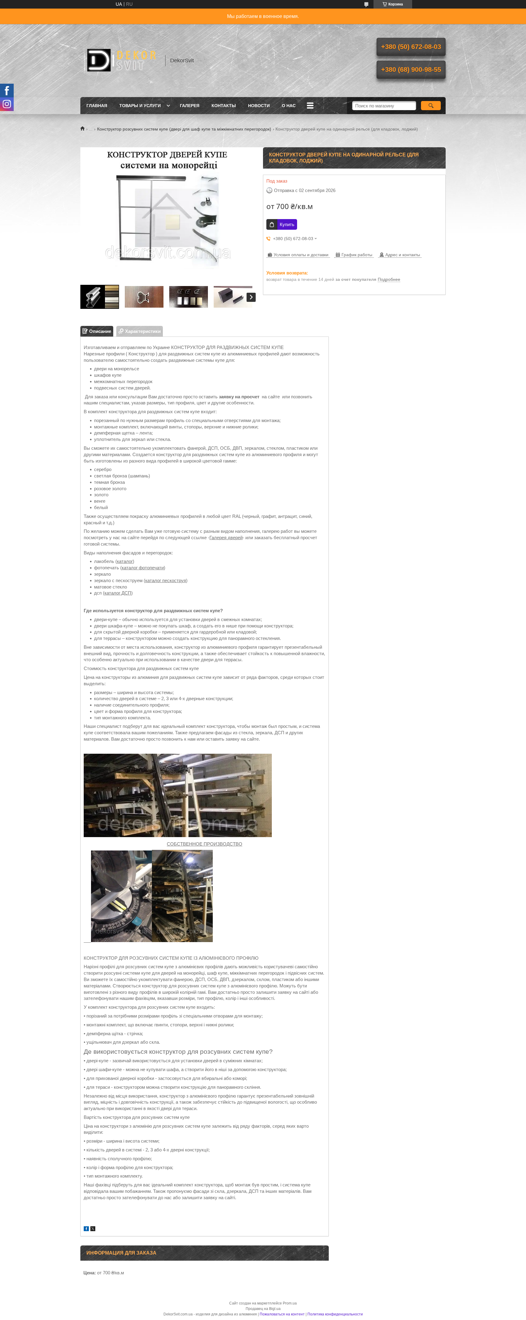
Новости (259, 105)
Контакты (224, 105)
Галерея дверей (226, 537)
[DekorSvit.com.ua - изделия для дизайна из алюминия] (120, 61)
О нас (289, 105)
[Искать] (431, 105)
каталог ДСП (117, 592)
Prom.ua (290, 1303)
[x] (92, 1229)
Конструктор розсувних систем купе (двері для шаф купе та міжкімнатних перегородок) (184, 129)
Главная (96, 105)
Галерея (189, 105)
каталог (125, 561)
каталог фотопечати (143, 567)
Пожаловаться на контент (282, 1314)
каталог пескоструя (165, 580)
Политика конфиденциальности (335, 1314)
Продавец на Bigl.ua (263, 1309)
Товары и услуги (140, 105)
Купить (287, 224)
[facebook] (86, 1229)
